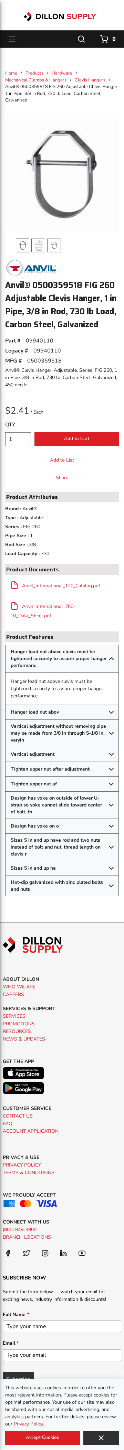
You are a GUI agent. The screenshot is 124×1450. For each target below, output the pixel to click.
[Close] (101, 1438)
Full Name (16, 1314)
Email (11, 1343)
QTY (10, 424)
